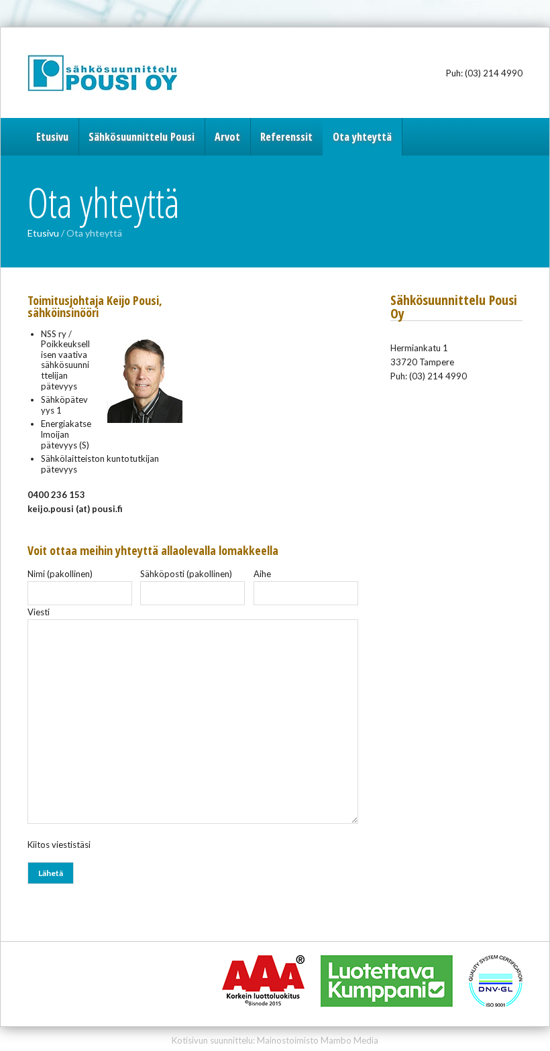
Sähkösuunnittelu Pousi (111, 72)
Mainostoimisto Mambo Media (317, 1040)
